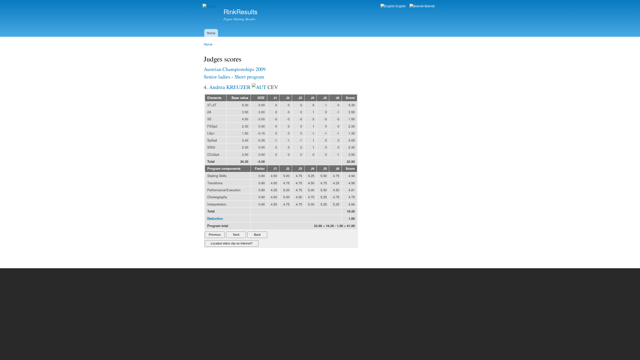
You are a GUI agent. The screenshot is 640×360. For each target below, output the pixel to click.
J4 (312, 98)
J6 (337, 98)
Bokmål (429, 6)
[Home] (210, 6)
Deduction (215, 218)
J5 (325, 98)
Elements (214, 98)
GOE (261, 98)
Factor (260, 168)
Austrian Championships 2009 (235, 69)
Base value (240, 98)
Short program (249, 76)
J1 (275, 98)
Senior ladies (217, 76)
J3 (300, 98)
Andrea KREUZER (229, 86)
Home (211, 32)
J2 (288, 98)
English (400, 6)
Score (350, 98)
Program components (223, 168)
